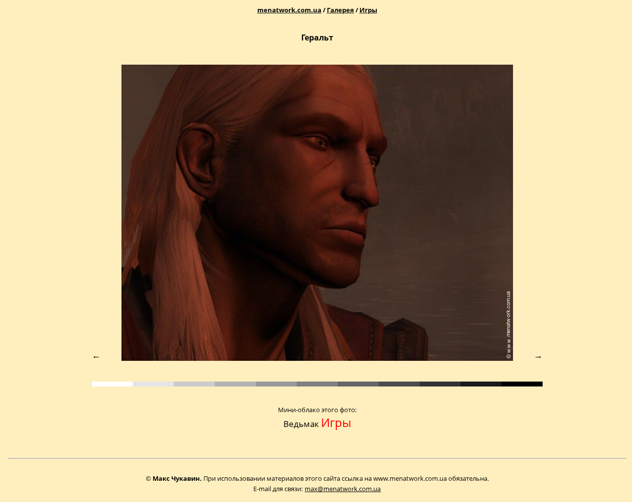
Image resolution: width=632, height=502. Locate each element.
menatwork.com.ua (289, 9)
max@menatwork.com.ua (343, 488)
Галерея (340, 9)
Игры (368, 9)
